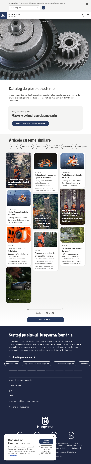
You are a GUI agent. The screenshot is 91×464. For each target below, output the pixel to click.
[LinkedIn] (70, 435)
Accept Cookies (46, 441)
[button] (13, 370)
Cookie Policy (13, 455)
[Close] (54, 437)
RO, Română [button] (12, 16)
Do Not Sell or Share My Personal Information (46, 450)
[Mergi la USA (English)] (43, 7)
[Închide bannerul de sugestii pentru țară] (87, 4)
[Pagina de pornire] (3, 15)
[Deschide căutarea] (82, 15)
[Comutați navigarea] (88, 15)
